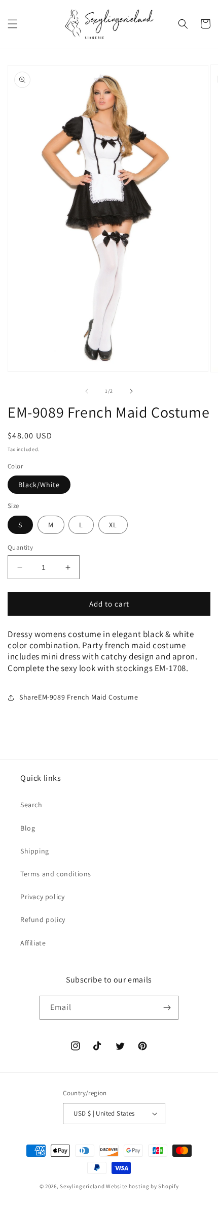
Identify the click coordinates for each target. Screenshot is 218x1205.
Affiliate (33, 942)
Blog (27, 828)
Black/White (39, 484)
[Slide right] (131, 391)
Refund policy (42, 919)
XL (113, 524)
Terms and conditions (55, 873)
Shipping (34, 850)
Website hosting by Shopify (142, 1186)
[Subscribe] (167, 1008)
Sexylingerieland (82, 1186)
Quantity (20, 547)
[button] (13, 24)
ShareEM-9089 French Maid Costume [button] (78, 697)
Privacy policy (42, 896)
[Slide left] (87, 391)
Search (31, 804)
